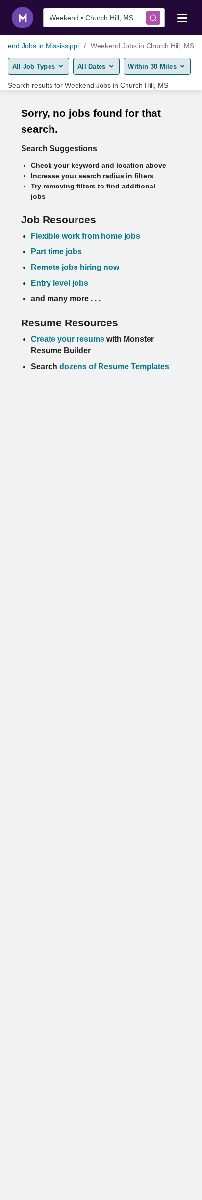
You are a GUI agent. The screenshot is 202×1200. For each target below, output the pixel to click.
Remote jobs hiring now (75, 267)
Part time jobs (56, 251)
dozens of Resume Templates (114, 366)
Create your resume (68, 339)
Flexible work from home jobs (85, 236)
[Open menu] (182, 17)
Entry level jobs (59, 283)
